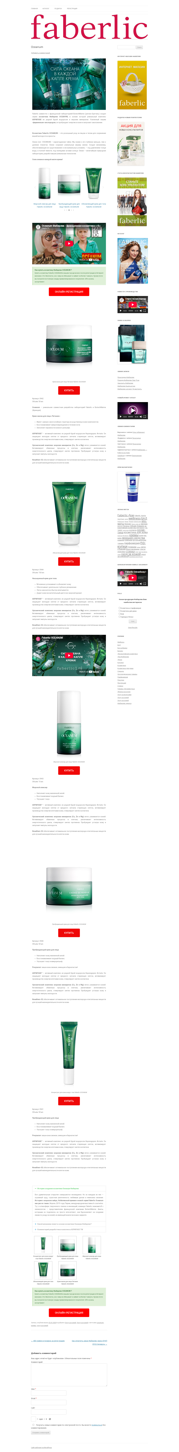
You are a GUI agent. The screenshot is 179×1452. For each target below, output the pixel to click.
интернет (141, 528)
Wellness (121, 642)
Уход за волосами (124, 694)
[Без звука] (141, 311)
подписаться (97, 1425)
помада (132, 546)
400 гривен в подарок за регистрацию (48, 1341)
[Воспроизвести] (120, 311)
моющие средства (133, 537)
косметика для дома (136, 532)
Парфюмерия (123, 677)
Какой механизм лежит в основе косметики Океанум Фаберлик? (64, 1224)
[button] (35, 187)
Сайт (33, 1408)
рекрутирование (132, 549)
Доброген (121, 521)
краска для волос (123, 535)
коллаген (133, 530)
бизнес (128, 524)
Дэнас (126, 521)
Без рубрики (122, 648)
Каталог (46, 9)
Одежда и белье (127, 617)
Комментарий (36, 1362)
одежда (128, 540)
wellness (135, 518)
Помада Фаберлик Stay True (128, 380)
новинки (121, 540)
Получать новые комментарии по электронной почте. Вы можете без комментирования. (68, 1426)
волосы (120, 526)
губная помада (137, 526)
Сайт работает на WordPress (41, 1448)
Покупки (121, 680)
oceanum (100, 1322)
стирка (130, 551)
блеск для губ (136, 524)
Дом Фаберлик (123, 657)
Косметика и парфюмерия (131, 608)
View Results (132, 627)
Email (34, 1398)
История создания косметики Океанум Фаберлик (58, 1189)
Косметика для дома (129, 611)
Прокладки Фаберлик (126, 377)
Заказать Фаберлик (125, 383)
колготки (126, 530)
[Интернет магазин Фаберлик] (132, 109)
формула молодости (136, 557)
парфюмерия (132, 543)
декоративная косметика (132, 527)
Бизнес (120, 651)
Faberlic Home (140, 515)
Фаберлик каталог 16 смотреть (130, 389)
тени (136, 552)
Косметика (122, 665)
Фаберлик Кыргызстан (126, 386)
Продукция (122, 683)
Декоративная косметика (128, 654)
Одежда (121, 671)
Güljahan (121, 455)
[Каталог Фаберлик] (133, 283)
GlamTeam (121, 519)
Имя (33, 1389)
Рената (131, 521)
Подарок (58, 9)
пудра (139, 547)
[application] (133, 304)
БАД (144, 518)
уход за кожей (42, 1325)
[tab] (69, 1188)
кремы (33, 1325)
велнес (144, 524)
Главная (34, 9)
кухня (141, 535)
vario (126, 519)
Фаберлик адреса (124, 703)
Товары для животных (126, 689)
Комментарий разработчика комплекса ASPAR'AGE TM (60, 1229)
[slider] (131, 416)
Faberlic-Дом (126, 515)
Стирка (120, 686)
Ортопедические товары (127, 674)
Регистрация (72, 9)
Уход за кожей (70, 1322)
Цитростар (137, 521)
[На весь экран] (145, 311)
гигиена (126, 526)
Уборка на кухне (124, 692)
